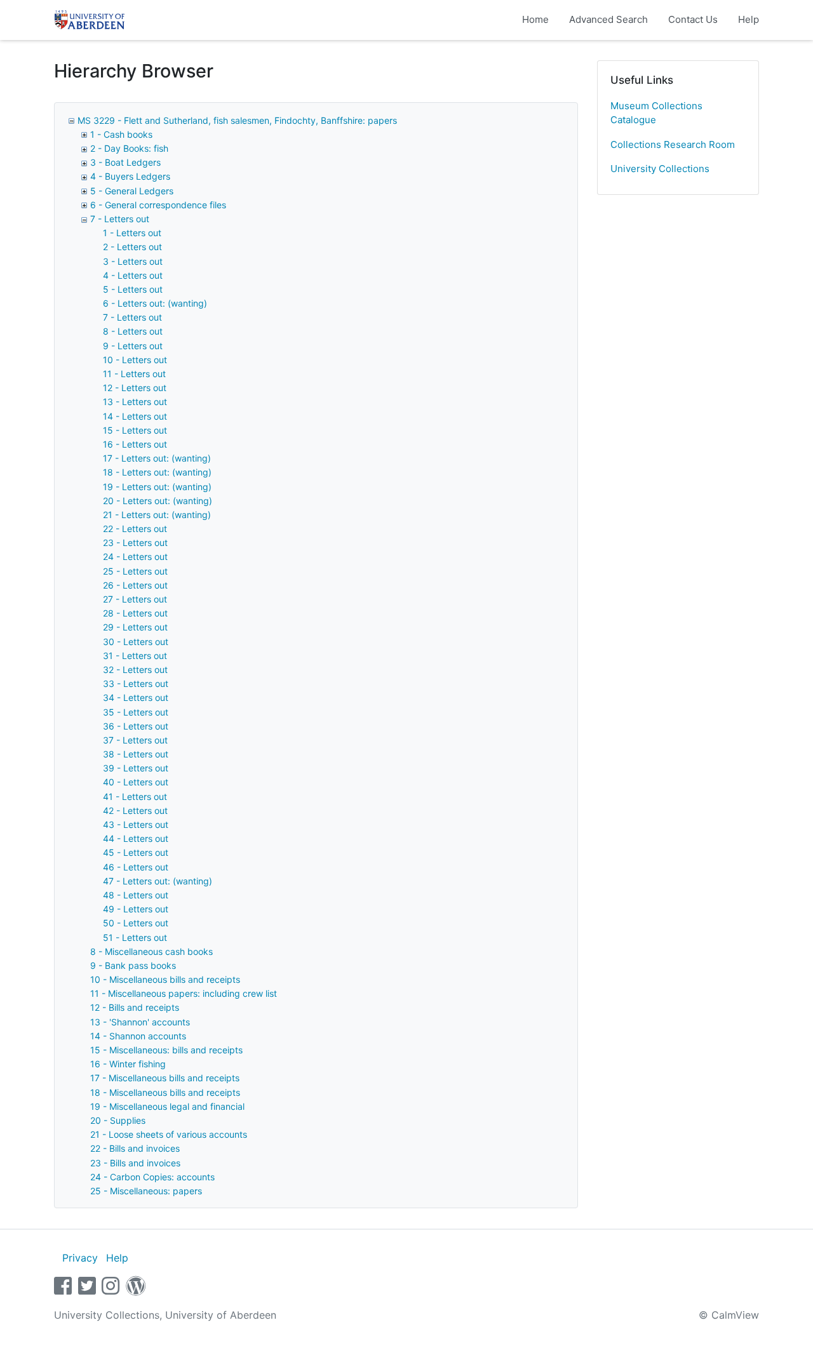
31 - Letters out (135, 655)
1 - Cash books (121, 134)
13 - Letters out (135, 401)
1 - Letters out (132, 232)
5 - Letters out (133, 289)
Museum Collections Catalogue (656, 113)
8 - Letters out (133, 331)
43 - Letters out (135, 824)
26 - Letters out (135, 585)
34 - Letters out (135, 697)
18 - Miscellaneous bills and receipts (165, 1092)
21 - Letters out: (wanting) (157, 514)
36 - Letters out (135, 726)
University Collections (659, 169)
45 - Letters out (135, 852)
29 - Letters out (135, 627)
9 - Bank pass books (133, 965)
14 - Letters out (135, 416)
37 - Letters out (135, 740)
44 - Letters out (135, 838)
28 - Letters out (135, 613)
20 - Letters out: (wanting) (157, 500)
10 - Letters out (135, 359)
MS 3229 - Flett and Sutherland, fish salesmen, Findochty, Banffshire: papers (237, 120)
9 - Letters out (133, 345)
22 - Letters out (135, 528)
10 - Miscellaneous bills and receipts (165, 979)
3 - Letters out (133, 261)
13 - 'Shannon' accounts (140, 1021)
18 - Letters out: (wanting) (157, 472)
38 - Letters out (135, 754)
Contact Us (693, 19)
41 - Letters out (135, 796)
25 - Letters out (135, 571)
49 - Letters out (135, 908)
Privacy (80, 1257)
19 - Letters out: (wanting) (157, 486)
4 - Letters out (133, 275)
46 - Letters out (135, 867)
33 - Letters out (135, 683)
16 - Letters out (135, 444)
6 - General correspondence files (158, 204)
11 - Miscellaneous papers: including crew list (183, 993)
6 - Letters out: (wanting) (155, 303)
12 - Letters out (134, 387)
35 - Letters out (135, 712)
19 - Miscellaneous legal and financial (167, 1106)
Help (748, 19)
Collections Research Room (672, 144)
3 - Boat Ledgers (125, 162)
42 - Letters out (135, 810)
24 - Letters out (135, 556)
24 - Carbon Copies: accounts (152, 1176)
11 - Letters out (134, 373)
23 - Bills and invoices (135, 1162)
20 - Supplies (117, 1120)
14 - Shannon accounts (138, 1035)
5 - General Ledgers (131, 190)
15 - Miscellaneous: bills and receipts (166, 1049)
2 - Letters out (132, 246)
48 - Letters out (135, 895)
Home (535, 19)
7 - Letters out (119, 218)
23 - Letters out (135, 542)
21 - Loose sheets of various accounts (168, 1134)
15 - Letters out (135, 430)
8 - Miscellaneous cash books (151, 951)
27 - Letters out (135, 599)
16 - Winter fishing (128, 1063)
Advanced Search (608, 19)
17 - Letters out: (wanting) (157, 458)
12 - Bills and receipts (134, 1007)
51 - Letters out (135, 937)
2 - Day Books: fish (129, 148)
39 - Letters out (135, 768)
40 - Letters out (135, 781)
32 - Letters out (135, 669)
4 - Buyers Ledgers (130, 176)
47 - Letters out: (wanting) (157, 881)
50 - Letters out (135, 922)
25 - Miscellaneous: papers (146, 1190)
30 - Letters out (135, 641)
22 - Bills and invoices (135, 1148)
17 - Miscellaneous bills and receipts (164, 1077)
